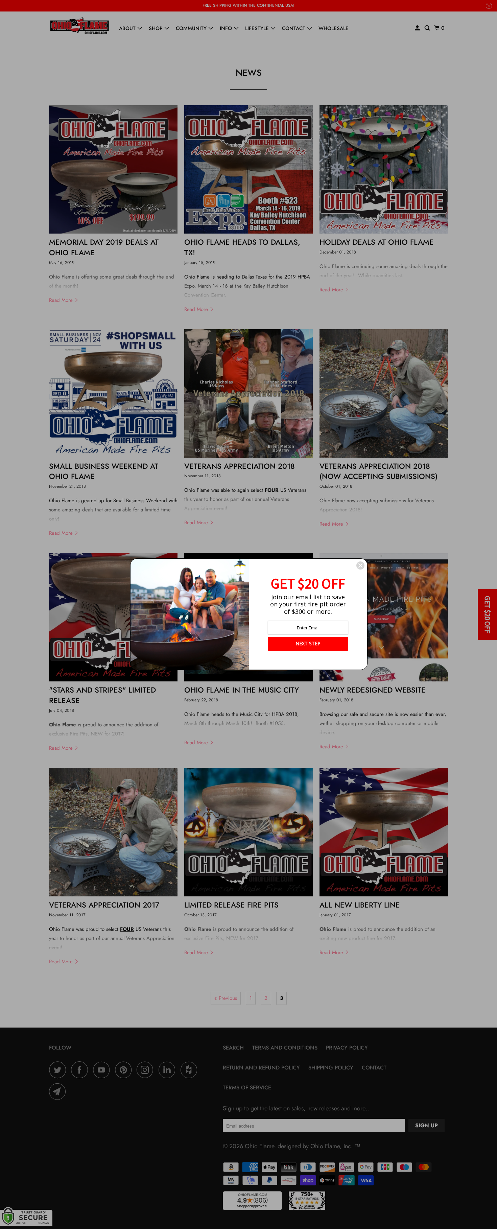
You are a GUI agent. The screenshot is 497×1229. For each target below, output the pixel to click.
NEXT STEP (308, 643)
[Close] (360, 565)
